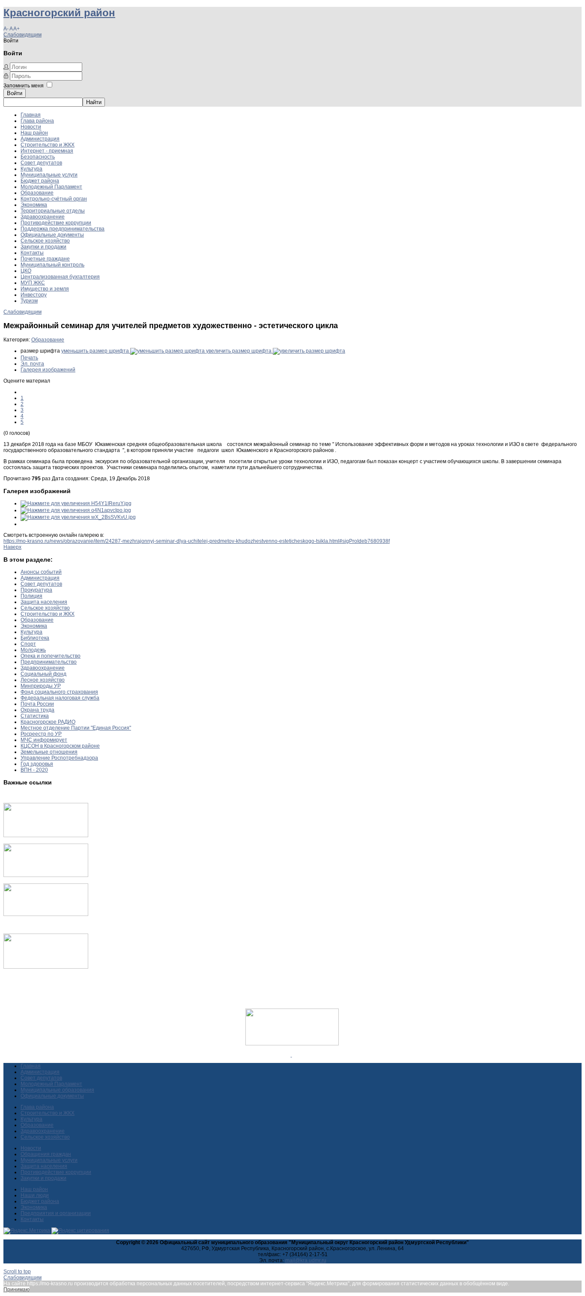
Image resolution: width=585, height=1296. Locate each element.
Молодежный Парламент (51, 187)
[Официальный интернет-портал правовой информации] (291, 1055)
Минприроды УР (41, 686)
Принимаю (16, 1290)
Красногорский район (59, 12)
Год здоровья (37, 764)
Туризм (29, 301)
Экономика (34, 205)
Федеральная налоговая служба (60, 698)
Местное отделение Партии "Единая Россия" (76, 728)
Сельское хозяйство (45, 241)
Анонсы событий (41, 572)
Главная (31, 115)
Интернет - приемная (47, 151)
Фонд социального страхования (59, 692)
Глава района (37, 121)
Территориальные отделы (53, 211)
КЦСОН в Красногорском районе (60, 746)
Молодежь (33, 650)
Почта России (37, 704)
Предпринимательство (49, 662)
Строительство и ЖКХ (48, 145)
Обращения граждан (46, 1154)
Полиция (31, 596)
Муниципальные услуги (49, 175)
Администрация (40, 139)
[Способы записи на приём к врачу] (45, 914)
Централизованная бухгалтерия (60, 277)
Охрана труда (37, 710)
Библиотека (35, 638)
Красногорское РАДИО (48, 722)
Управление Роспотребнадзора (59, 758)
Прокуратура (36, 590)
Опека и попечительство (51, 656)
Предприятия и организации (56, 1213)
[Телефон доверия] (45, 967)
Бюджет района (40, 181)
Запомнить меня (23, 86)
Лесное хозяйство (43, 680)
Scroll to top (17, 1272)
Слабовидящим (22, 35)
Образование (37, 193)
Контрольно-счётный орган (54, 199)
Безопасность (38, 157)
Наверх (12, 547)
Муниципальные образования (57, 1090)
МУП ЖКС (33, 283)
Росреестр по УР (41, 734)
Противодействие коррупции (56, 223)
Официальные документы (52, 235)
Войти (14, 93)
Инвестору (34, 295)
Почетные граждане (45, 259)
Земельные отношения (49, 752)
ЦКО (26, 271)
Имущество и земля (45, 289)
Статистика (35, 716)
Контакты (32, 253)
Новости (31, 127)
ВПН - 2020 (34, 770)
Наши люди (35, 1195)
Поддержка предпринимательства (62, 229)
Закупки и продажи (43, 247)
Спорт (28, 644)
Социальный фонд (43, 674)
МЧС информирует (44, 740)
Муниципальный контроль (52, 265)
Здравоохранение (43, 217)
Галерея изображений (48, 370)
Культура (31, 169)
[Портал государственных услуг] (45, 835)
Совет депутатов (41, 163)
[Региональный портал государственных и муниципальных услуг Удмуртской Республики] (45, 875)
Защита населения (44, 602)
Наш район (34, 133)
